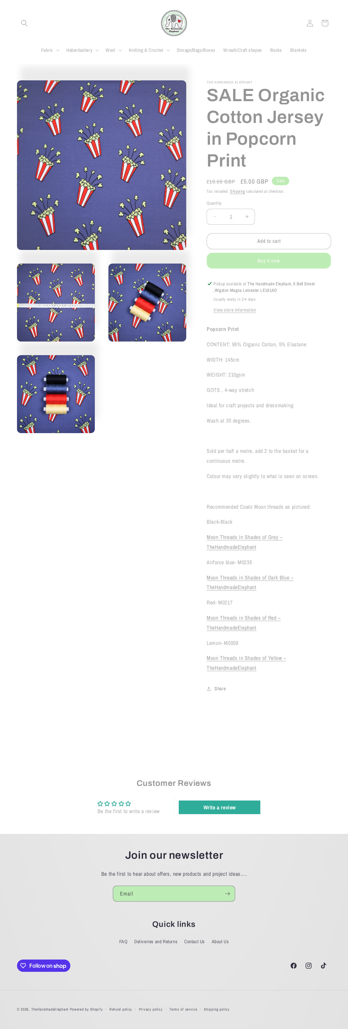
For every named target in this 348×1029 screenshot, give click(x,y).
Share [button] (220, 688)
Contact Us (194, 941)
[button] (24, 23)
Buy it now (269, 260)
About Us (220, 941)
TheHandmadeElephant (50, 1009)
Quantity (214, 203)
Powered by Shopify (86, 1009)
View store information (234, 310)
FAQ (123, 941)
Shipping (237, 191)
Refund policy (120, 1009)
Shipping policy (217, 1009)
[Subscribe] (227, 894)
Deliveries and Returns (155, 941)
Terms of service (183, 1009)
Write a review (220, 807)
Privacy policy (151, 1009)
